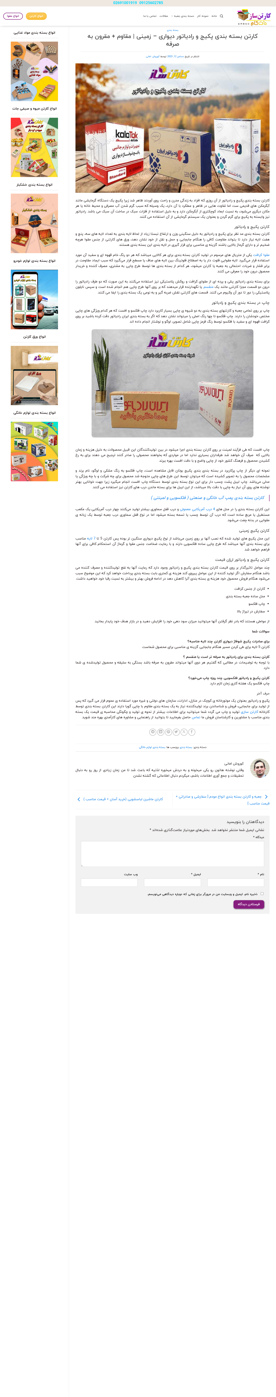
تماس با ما (150, 16)
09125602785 (151, 3)
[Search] (221, 16)
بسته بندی (172, 30)
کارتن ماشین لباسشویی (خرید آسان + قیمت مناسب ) (122, 799)
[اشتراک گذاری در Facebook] (191, 732)
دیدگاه (258, 837)
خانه (214, 16)
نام (261, 874)
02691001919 (125, 3)
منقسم (208, 287)
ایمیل (196, 874)
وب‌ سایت (131, 874)
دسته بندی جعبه (184, 16)
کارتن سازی (249, 712)
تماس (196, 717)
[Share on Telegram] (152, 732)
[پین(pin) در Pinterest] (168, 732)
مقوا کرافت (261, 255)
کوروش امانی (153, 56)
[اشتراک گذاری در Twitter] (176, 732)
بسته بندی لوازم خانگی (152, 747)
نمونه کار (202, 16)
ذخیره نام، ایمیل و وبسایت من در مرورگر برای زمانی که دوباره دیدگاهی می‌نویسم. (202, 894)
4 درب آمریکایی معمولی (197, 509)
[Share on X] (184, 732)
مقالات (164, 16)
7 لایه (91, 538)
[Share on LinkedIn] (160, 732)
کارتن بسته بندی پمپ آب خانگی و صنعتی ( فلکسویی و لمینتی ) (207, 498)
